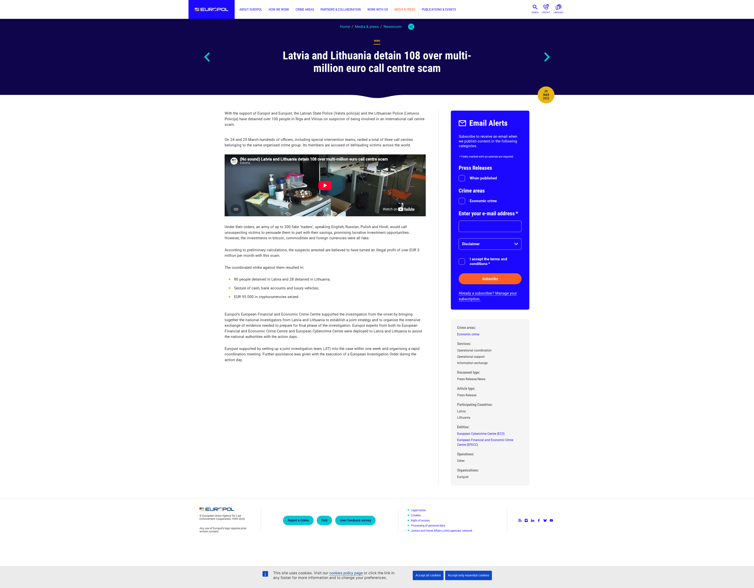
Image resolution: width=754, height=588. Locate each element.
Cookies (416, 515)
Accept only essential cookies (468, 575)
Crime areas (305, 9)
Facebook (539, 520)
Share (411, 27)
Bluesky (545, 520)
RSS (520, 520)
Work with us (377, 9)
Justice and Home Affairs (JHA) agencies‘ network (441, 530)
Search (535, 12)
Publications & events (439, 9)
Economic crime (483, 201)
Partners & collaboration (340, 9)
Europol (211, 9)
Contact (546, 12)
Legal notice (418, 510)
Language (558, 12)
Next (547, 57)
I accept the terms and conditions (488, 261)
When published (483, 178)
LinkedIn (532, 520)
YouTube (551, 520)
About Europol (250, 9)
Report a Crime (298, 520)
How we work (279, 9)
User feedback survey (355, 520)
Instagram (526, 520)
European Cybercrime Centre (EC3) (481, 434)
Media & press (404, 9)
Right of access (420, 520)
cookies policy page (346, 573)
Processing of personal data (428, 525)
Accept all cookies (428, 575)
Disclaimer (471, 244)
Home (345, 26)
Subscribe (490, 278)
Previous (207, 57)
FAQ (324, 520)
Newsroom (392, 26)
